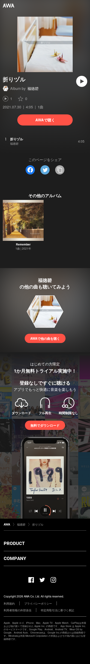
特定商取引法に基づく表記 (57, 610)
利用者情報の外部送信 (17, 610)
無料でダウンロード (45, 425)
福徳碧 (33, 88)
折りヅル (37, 524)
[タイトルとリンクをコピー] (59, 169)
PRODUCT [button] (14, 543)
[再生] (81, 81)
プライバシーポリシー (38, 603)
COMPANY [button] (15, 558)
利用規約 (9, 603)
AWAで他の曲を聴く (45, 338)
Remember (23, 244)
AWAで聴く (45, 119)
